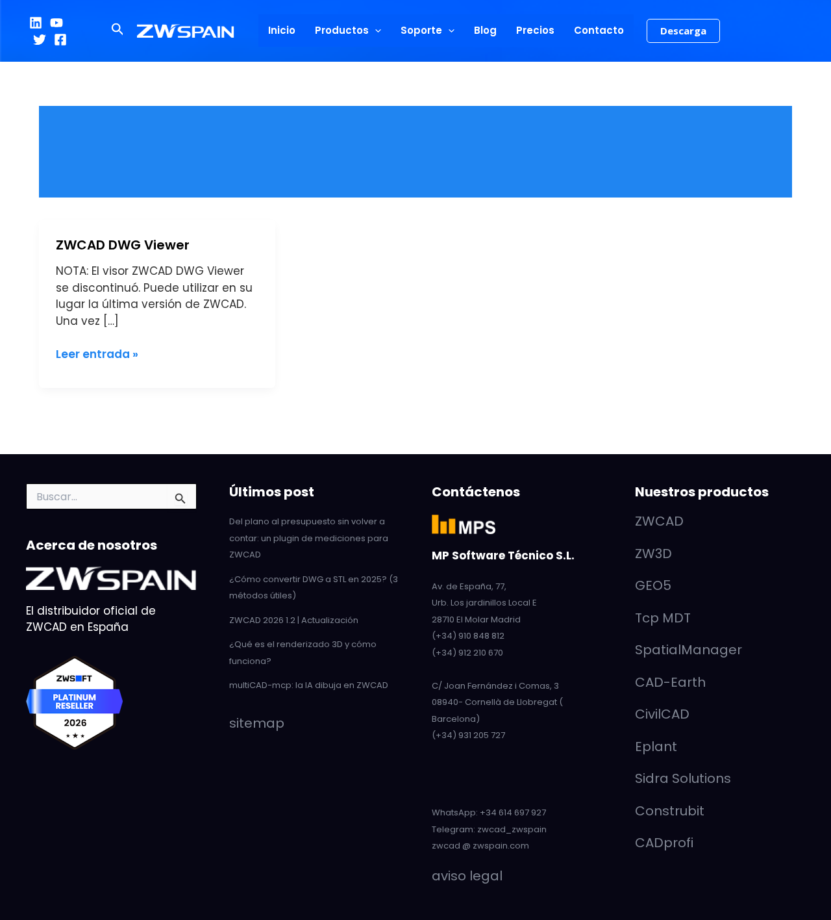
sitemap (256, 723)
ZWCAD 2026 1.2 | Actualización (293, 620)
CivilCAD (662, 714)
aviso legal (467, 876)
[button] (118, 30)
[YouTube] (56, 22)
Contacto (599, 30)
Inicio (281, 30)
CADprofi (664, 843)
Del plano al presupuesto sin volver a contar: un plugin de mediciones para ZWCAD (308, 538)
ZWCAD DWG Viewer (123, 245)
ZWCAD (659, 521)
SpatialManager (688, 650)
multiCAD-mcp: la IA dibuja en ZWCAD (308, 685)
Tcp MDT (663, 618)
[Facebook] (60, 39)
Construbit (669, 811)
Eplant (656, 746)
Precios (535, 30)
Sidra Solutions (683, 778)
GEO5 (653, 585)
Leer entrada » (97, 354)
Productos (342, 30)
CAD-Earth (670, 682)
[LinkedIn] (35, 22)
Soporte (421, 30)
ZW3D (653, 553)
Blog (485, 30)
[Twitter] (39, 39)
